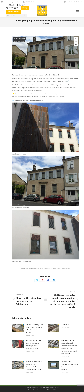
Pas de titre (65, 324)
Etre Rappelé (14, 8)
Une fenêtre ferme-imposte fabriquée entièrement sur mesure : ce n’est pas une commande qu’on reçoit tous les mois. (69, 347)
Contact (22, 5)
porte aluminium (19, 41)
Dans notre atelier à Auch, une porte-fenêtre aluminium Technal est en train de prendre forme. (34, 365)
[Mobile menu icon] (77, 10)
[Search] (24, 15)
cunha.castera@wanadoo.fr (12, 2)
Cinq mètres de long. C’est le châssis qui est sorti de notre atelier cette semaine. (34, 328)
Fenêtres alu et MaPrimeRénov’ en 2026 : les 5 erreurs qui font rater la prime (70, 365)
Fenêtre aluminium (19, 38)
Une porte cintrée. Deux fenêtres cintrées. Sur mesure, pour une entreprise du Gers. (33, 344)
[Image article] (18, 328)
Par (55, 269)
